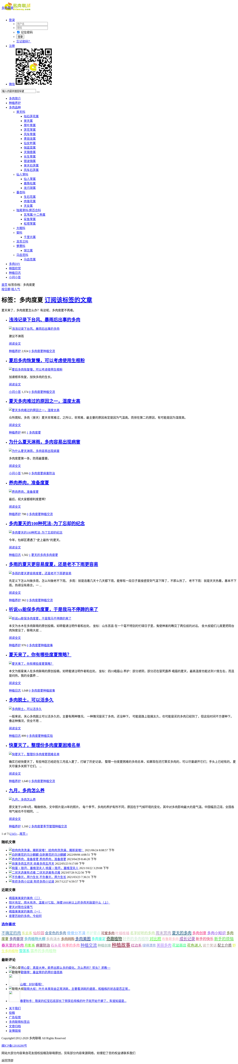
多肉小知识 (216, 933)
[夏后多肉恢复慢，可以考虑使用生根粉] (35, 369)
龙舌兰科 (22, 241)
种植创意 (104, 945)
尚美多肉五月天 (43, 863)
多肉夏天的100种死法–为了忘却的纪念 (47, 523)
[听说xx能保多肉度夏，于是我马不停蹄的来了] (40, 618)
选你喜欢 (8, 924)
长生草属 (30, 156)
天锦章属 (30, 152)
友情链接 (15, 1030)
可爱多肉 (108, 933)
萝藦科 (20, 246)
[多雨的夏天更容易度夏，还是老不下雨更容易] (40, 573)
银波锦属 (30, 161)
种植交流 (49, 351)
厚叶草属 (30, 125)
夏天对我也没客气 (21, 907)
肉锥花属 (30, 201)
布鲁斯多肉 (170, 939)
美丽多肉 (164, 945)
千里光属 (30, 237)
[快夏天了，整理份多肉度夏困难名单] (34, 754)
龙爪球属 (30, 187)
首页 (4, 284)
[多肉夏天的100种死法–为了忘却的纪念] (35, 532)
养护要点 (93, 933)
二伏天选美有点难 (48, 872)
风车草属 (30, 134)
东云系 (27, 933)
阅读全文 (15, 343)
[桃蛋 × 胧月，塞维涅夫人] (27, 868)
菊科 (19, 232)
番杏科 (20, 192)
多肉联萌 (7, 8)
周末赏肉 (163, 933)
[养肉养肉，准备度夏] (24, 491)
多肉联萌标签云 (19, 1021)
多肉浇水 (53, 939)
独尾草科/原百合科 (28, 210)
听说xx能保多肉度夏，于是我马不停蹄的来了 (53, 609)
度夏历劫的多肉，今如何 (25, 916)
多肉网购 (67, 939)
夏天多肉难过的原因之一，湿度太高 (44, 401)
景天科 (20, 111)
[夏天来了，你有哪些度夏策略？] (31, 663)
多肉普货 (16, 939)
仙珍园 (38, 933)
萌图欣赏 (15, 268)
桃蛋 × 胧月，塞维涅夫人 (62, 868)
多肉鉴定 (98, 939)
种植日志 (15, 272)
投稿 (12, 1012)
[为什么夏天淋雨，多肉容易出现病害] (34, 451)
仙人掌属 (30, 179)
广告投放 (15, 1017)
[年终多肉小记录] (21, 881)
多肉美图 (83, 939)
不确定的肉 (11, 933)
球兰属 (28, 250)
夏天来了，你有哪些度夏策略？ (40, 654)
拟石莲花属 (31, 116)
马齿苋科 (22, 255)
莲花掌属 (30, 129)
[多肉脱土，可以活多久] (25, 709)
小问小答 (15, 277)
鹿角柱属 (30, 183)
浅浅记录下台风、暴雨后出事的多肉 (44, 319)
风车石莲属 (31, 170)
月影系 (30, 945)
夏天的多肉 (38, 554)
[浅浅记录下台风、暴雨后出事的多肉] (34, 328)
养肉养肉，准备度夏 (29, 482)
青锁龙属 (30, 138)
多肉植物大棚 (34, 939)
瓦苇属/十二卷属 (34, 214)
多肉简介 (15, 98)
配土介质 (225, 945)
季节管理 (49, 826)
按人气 (15, 289)
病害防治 (49, 473)
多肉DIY (14, 263)
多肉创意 (199, 933)
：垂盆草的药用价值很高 (41, 972)
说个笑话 (210, 945)
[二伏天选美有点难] (22, 872)
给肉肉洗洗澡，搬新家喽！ (66, 850)
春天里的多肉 (12, 945)
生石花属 (30, 196)
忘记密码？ (23, 41)
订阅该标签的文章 (68, 300)
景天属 (28, 120)
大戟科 (20, 228)
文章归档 (15, 1026)
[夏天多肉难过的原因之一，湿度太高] (34, 410)
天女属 (28, 205)
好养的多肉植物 (136, 939)
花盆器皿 (179, 945)
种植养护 (15, 103)
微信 (12, 84)
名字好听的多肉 (142, 933)
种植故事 (47, 645)
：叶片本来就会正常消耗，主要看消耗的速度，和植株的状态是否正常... (77, 988)
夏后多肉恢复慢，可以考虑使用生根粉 (47, 360)
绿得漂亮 (149, 945)
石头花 (56, 945)
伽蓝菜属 (30, 147)
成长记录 (187, 939)
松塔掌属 (30, 223)
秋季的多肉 (71, 945)
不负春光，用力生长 (52, 877)
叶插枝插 (122, 933)
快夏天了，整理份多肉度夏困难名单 (44, 745)
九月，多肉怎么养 (27, 790)
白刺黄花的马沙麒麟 (52, 854)
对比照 (155, 939)
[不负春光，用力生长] (24, 877)
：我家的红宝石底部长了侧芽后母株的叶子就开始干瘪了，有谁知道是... (73, 1001)
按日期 (5, 289)
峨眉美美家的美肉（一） (25, 911)
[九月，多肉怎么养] (22, 799)
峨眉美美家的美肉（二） (25, 898)
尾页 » (24, 833)
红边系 (136, 945)
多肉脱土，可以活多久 (31, 700)
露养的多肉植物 (43, 951)
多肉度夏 (37, 351)
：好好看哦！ (32, 984)
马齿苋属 (30, 259)
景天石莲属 (31, 165)
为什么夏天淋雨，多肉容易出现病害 (44, 441)
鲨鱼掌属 (30, 219)
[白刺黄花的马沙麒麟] (24, 854)
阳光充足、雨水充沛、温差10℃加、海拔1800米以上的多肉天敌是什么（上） (59, 902)
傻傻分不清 (76, 933)
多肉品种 (15, 107)
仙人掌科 (22, 174)
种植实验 (47, 735)
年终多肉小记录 (43, 881)
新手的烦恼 (224, 939)
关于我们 (15, 1008)
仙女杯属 (30, 143)
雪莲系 (24, 951)
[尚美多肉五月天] (21, 863)
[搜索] (38, 92)
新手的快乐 (204, 939)
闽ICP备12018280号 (14, 1045)
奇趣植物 (114, 939)
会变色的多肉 (55, 933)
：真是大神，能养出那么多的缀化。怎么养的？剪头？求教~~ (65, 967)
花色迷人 (194, 945)
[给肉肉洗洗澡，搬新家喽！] (28, 850)
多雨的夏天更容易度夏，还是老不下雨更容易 (53, 564)
